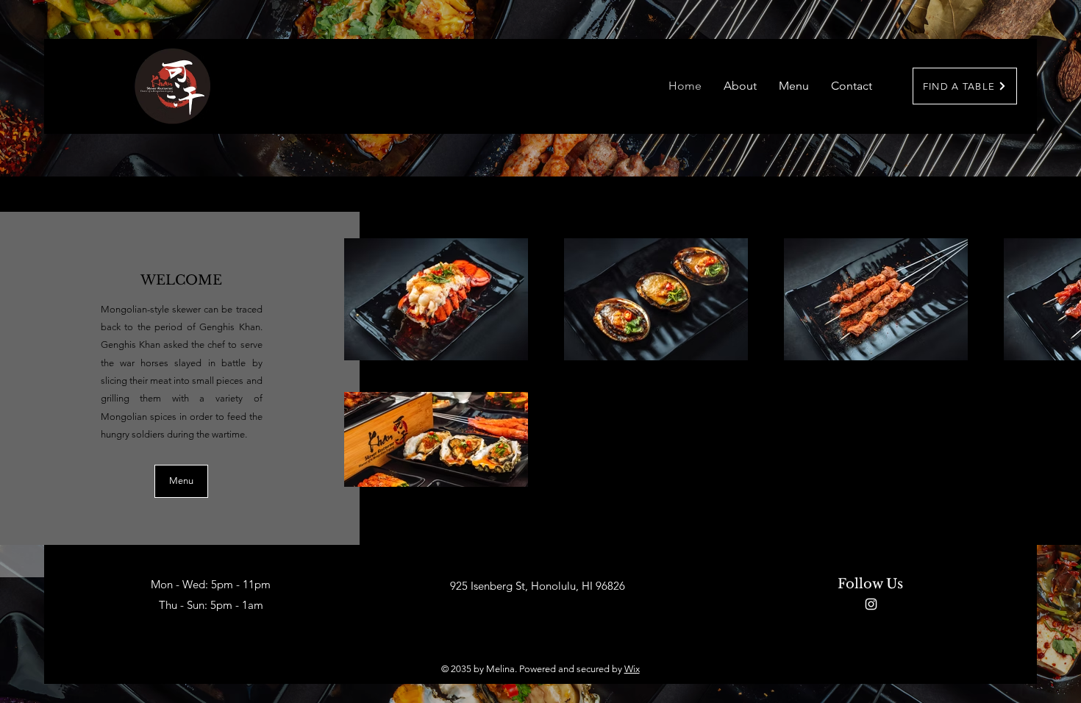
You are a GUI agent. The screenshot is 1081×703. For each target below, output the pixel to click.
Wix (632, 668)
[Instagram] (871, 604)
